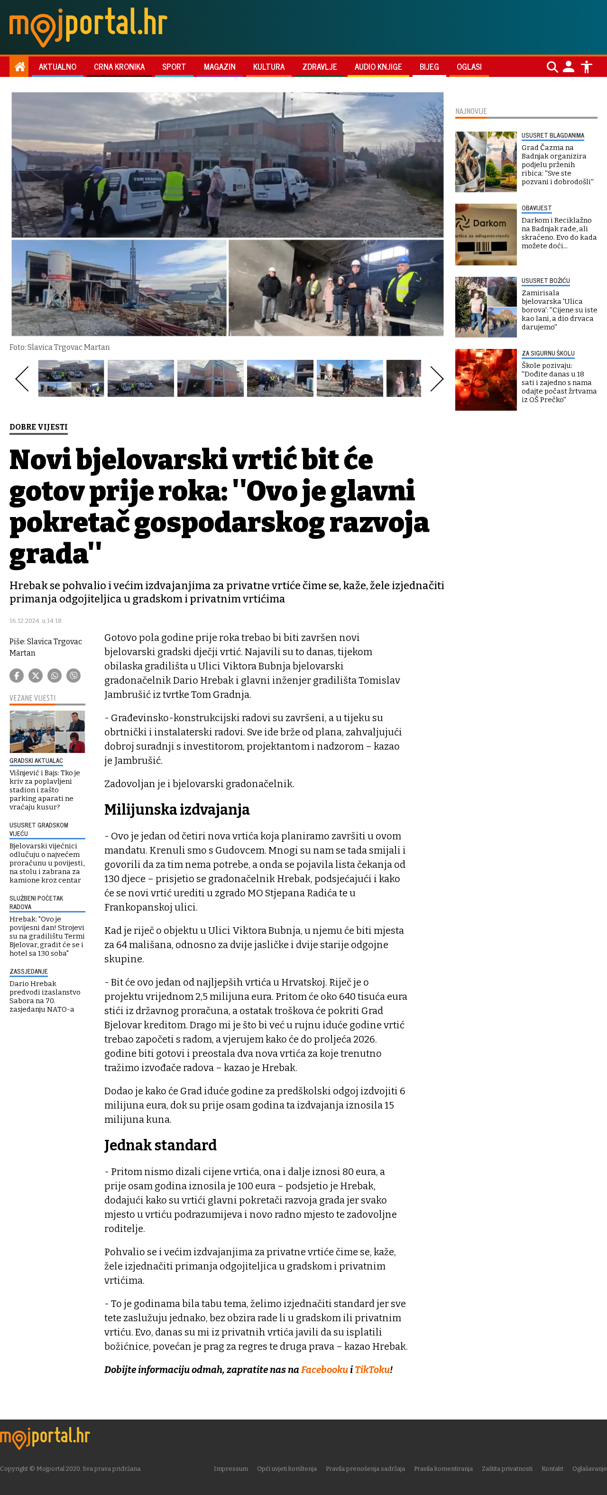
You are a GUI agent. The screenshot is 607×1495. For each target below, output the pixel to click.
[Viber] (73, 675)
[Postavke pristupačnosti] (586, 67)
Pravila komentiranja (443, 1468)
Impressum (231, 1468)
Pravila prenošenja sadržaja (365, 1468)
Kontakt (552, 1468)
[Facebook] (16, 675)
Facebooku (325, 1369)
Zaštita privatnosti (507, 1468)
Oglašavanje (589, 1468)
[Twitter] (35, 675)
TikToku (372, 1369)
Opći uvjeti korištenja (287, 1468)
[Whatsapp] (54, 675)
